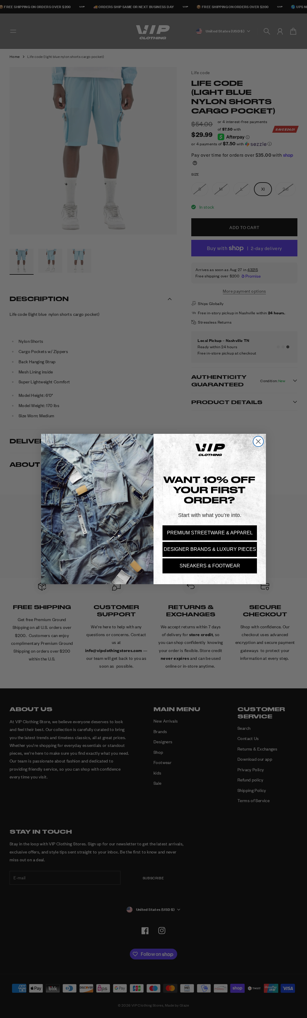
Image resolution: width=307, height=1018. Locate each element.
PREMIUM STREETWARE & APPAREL (210, 532)
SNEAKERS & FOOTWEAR (210, 565)
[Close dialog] (258, 441)
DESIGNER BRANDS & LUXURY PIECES (210, 549)
